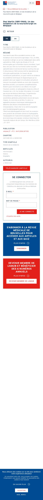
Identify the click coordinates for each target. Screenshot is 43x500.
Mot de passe (12, 201)
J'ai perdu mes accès (13, 216)
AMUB (10, 3)
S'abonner (21, 248)
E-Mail (9, 192)
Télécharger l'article (16, 168)
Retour (10, 31)
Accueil (4, 9)
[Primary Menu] (38, 3)
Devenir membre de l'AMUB (21, 281)
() (33, 3)
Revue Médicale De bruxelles (17, 9)
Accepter (21, 490)
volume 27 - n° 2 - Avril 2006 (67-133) (16, 131)
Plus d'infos (19, 243)
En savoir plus (19, 484)
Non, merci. (21, 494)
